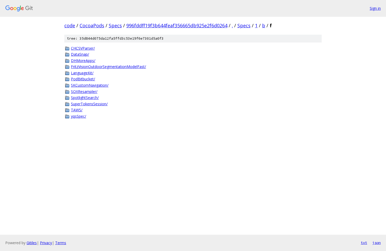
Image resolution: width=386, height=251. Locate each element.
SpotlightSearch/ (85, 97)
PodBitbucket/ (83, 78)
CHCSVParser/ (83, 48)
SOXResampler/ (84, 91)
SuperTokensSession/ (89, 103)
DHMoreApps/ (83, 60)
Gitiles (32, 242)
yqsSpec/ (78, 116)
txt (364, 242)
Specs (115, 25)
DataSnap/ (80, 54)
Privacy (46, 242)
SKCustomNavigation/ (89, 85)
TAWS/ (76, 109)
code (69, 25)
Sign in (375, 8)
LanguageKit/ (82, 72)
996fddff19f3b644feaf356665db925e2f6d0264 (176, 25)
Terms (60, 242)
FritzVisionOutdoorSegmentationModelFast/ (108, 66)
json (376, 242)
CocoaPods (92, 25)
